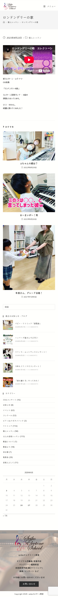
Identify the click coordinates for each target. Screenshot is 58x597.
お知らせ (6, 405)
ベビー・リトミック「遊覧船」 (28, 324)
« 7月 (5, 516)
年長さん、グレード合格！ (29, 293)
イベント (6, 410)
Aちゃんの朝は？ (29, 163)
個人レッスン (35, 38)
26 (21, 505)
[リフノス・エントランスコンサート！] (8, 353)
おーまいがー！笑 (29, 215)
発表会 (5, 457)
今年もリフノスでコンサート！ (28, 366)
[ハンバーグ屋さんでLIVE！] (8, 339)
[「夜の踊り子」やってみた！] (8, 382)
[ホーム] (4, 22)
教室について (8, 442)
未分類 (5, 452)
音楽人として (8, 463)
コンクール (7, 416)
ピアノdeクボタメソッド (13, 421)
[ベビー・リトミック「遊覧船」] (8, 325)
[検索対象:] (29, 307)
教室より (6, 447)
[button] (29, 584)
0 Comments (32, 327)
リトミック (7, 426)
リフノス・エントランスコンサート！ (31, 352)
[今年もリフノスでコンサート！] (8, 368)
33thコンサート (9, 400)
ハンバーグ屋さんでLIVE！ (27, 338)
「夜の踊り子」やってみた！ (27, 381)
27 (29, 505)
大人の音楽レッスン (11, 437)
